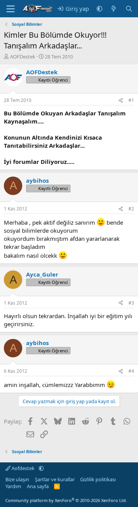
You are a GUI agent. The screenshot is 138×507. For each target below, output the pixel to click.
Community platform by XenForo (66, 500)
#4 (131, 371)
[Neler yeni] (113, 9)
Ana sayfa (38, 486)
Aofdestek (23, 468)
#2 (131, 208)
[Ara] (129, 9)
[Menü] (11, 9)
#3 (131, 303)
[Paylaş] (121, 100)
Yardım (13, 486)
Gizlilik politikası (98, 479)
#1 (131, 100)
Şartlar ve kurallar (55, 479)
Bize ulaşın (17, 479)
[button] (99, 9)
